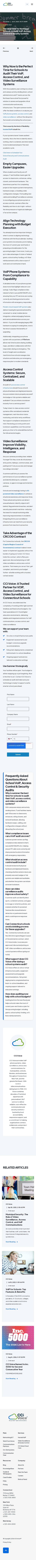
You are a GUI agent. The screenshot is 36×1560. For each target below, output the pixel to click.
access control (23, 114)
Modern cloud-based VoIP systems (15, 307)
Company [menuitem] (21, 1460)
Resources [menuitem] (7, 1460)
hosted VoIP (7, 129)
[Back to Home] (8, 4)
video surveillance (9, 117)
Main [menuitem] (4, 1433)
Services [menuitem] (21, 1433)
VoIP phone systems (10, 114)
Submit (18, 754)
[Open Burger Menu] (32, 4)
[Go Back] (18, 48)
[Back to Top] (6, 1550)
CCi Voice (6, 21)
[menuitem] (8, 1437)
